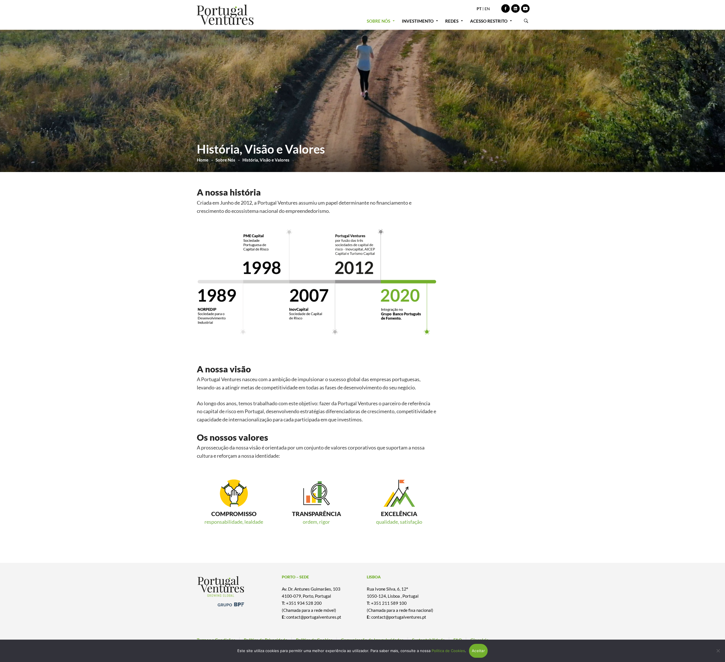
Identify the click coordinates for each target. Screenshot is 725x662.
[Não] (718, 650)
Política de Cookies (448, 650)
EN (487, 8)
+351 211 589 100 (389, 603)
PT (479, 8)
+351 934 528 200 (304, 603)
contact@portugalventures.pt (313, 616)
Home (202, 159)
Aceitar (478, 650)
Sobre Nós (225, 159)
